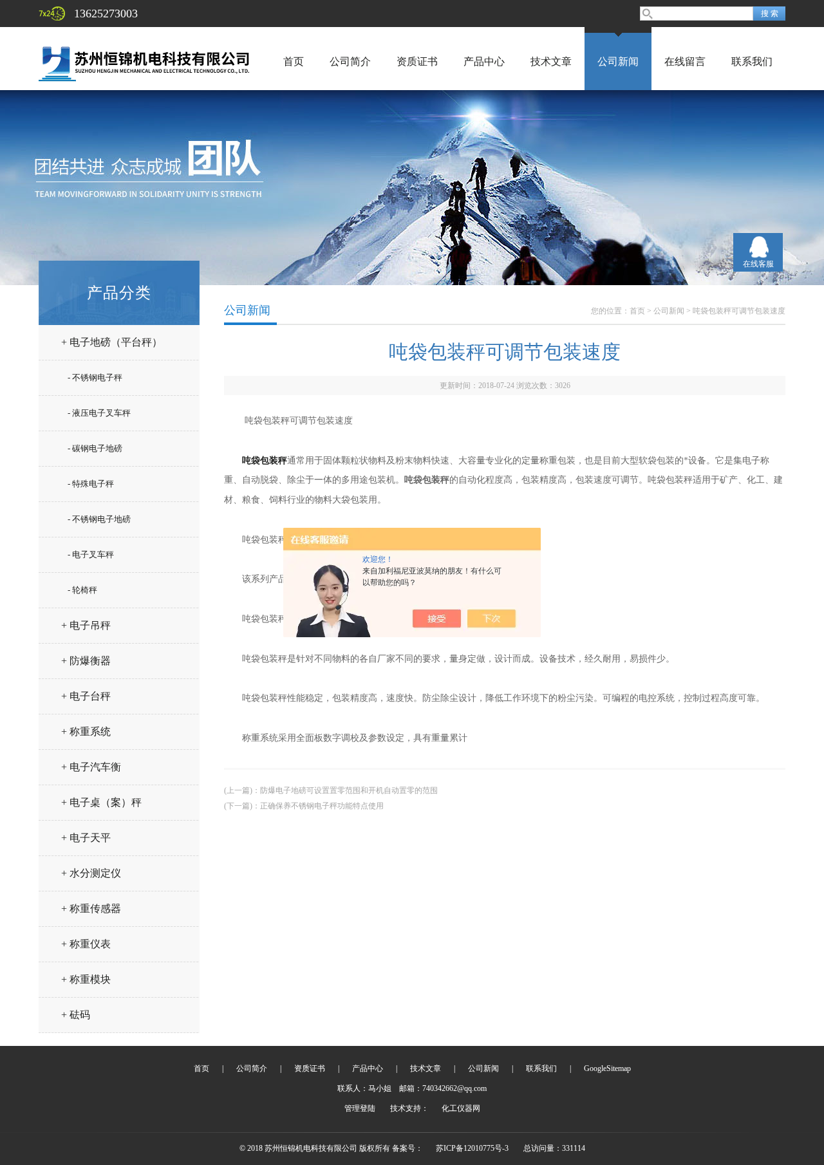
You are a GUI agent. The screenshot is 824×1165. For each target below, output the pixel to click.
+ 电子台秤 (86, 696)
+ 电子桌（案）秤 (101, 802)
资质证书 (417, 61)
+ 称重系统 (86, 731)
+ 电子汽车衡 (91, 766)
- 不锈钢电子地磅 (99, 519)
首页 (293, 61)
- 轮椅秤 (82, 590)
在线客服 (758, 263)
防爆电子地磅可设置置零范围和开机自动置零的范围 (349, 790)
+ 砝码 (75, 1014)
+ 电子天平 (86, 837)
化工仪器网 (461, 1108)
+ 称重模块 (86, 979)
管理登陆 (359, 1108)
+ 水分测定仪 (91, 873)
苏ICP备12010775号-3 (472, 1148)
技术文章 (551, 61)
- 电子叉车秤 (91, 554)
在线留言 (685, 61)
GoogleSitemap (607, 1068)
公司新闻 (618, 61)
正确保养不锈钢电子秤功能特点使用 (322, 805)
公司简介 (350, 61)
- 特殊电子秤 (91, 484)
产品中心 (484, 61)
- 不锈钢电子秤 (95, 377)
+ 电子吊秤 (86, 625)
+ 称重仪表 (86, 943)
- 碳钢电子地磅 (95, 448)
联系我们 (751, 61)
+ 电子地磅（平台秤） (111, 342)
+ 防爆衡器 (86, 660)
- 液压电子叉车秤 (99, 413)
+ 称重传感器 (91, 908)
